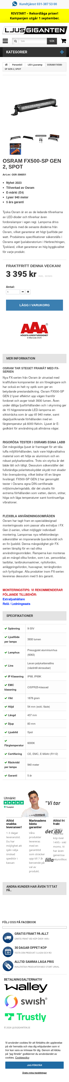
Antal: (10, 287)
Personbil (17, 64)
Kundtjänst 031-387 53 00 (38, 4)
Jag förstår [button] (34, 1065)
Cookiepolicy (22, 1057)
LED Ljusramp (35, 64)
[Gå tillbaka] (6, 65)
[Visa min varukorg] (65, 42)
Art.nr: (7, 174)
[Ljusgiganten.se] (34, 30)
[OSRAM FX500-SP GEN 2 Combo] (15, 137)
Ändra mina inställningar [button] (34, 1072)
